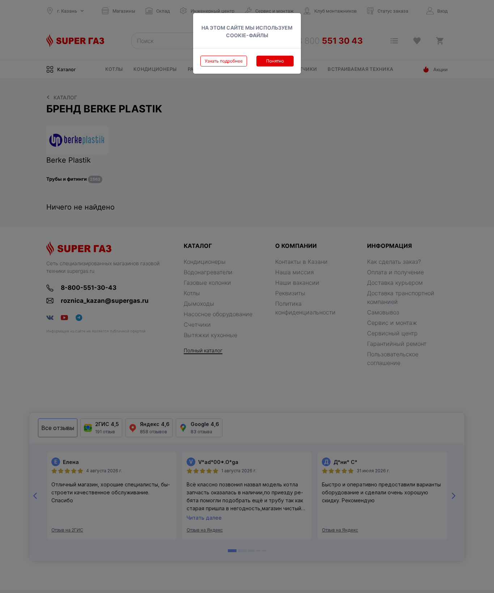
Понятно (275, 61)
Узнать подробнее (224, 61)
